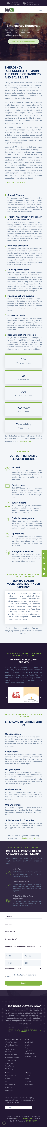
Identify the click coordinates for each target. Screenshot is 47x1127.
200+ (27, 963)
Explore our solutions (30, 838)
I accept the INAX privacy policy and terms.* (21, 976)
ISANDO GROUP (31, 1121)
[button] (40, 9)
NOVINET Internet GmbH (24, 1119)
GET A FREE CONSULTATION (16, 182)
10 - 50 (28, 956)
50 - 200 (10, 963)
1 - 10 (8, 956)
